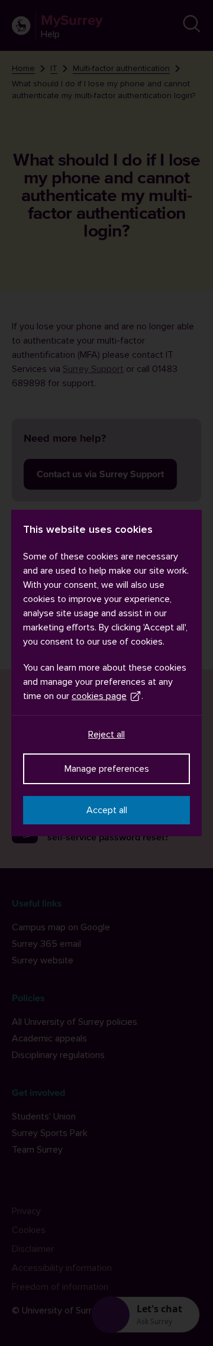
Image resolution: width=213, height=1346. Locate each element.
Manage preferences (106, 769)
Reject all (106, 734)
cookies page (99, 696)
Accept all (106, 810)
